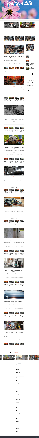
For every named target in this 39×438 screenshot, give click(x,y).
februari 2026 (17, 367)
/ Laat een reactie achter (11, 63)
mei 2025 (17, 380)
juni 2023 (17, 407)
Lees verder (14, 61)
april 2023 (17, 410)
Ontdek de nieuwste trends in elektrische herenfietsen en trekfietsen (6, 71)
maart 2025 (17, 383)
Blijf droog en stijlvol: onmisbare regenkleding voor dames (6, 100)
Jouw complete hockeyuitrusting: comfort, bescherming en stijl (31, 68)
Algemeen (14, 86)
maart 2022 (17, 421)
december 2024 (18, 388)
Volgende (17, 352)
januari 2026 (17, 369)
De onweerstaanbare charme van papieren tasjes (11, 71)
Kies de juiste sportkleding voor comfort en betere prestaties (27, 24)
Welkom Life (19, 3)
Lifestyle (14, 55)
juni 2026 (17, 364)
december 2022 (18, 413)
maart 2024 (17, 394)
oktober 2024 (17, 391)
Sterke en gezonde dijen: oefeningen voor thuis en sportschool (11, 25)
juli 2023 (17, 405)
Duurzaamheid (17, 428)
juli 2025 (17, 377)
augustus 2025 (17, 375)
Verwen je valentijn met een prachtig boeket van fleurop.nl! (22, 71)
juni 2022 (17, 418)
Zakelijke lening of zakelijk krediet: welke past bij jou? (14, 87)
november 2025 (18, 372)
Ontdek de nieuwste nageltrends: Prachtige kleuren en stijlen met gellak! (17, 71)
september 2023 (18, 402)
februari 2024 (17, 396)
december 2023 (18, 399)
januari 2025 (17, 386)
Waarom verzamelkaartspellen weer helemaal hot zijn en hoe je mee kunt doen (31, 56)
